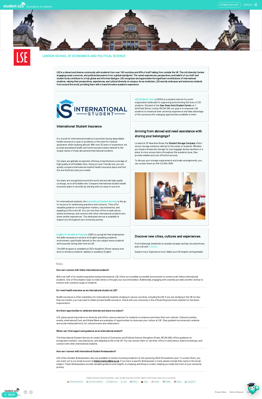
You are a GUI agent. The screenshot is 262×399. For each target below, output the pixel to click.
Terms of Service (153, 235)
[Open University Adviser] (252, 389)
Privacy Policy (140, 235)
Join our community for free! (131, 229)
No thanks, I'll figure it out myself (131, 241)
